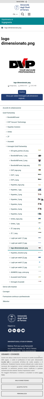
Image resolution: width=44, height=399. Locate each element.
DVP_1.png (15, 175)
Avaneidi (10, 142)
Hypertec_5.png (16, 214)
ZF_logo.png (15, 228)
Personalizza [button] (22, 393)
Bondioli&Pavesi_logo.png (20, 165)
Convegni (6, 292)
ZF (8, 137)
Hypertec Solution (13, 127)
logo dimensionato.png (22, 83)
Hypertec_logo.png (17, 185)
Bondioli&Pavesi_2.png (19, 160)
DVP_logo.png (16, 170)
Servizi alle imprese (10, 287)
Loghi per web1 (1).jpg (19, 238)
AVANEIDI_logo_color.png (20, 272)
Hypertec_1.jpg (16, 190)
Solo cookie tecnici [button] (22, 380)
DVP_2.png (15, 180)
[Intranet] (26, 2)
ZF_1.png (14, 233)
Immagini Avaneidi (17, 282)
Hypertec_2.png (16, 195)
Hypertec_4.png (16, 204)
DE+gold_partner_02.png (19, 151)
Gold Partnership (9, 113)
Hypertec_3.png (16, 199)
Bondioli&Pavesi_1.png (19, 156)
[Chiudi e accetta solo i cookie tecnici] (39, 356)
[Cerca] (22, 14)
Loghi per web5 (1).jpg (19, 243)
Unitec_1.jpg (15, 224)
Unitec (9, 132)
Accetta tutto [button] (22, 387)
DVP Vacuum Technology (16, 122)
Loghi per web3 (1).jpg (19, 262)
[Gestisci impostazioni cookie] (42, 199)
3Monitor (6, 301)
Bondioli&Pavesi (13, 117)
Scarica (22, 92)
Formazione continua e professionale (16, 297)
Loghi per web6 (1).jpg (19, 267)
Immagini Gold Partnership (2, 28)
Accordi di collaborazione (12, 108)
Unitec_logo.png (16, 219)
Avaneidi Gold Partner (18, 277)
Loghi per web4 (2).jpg (19, 258)
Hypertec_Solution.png (19, 253)
